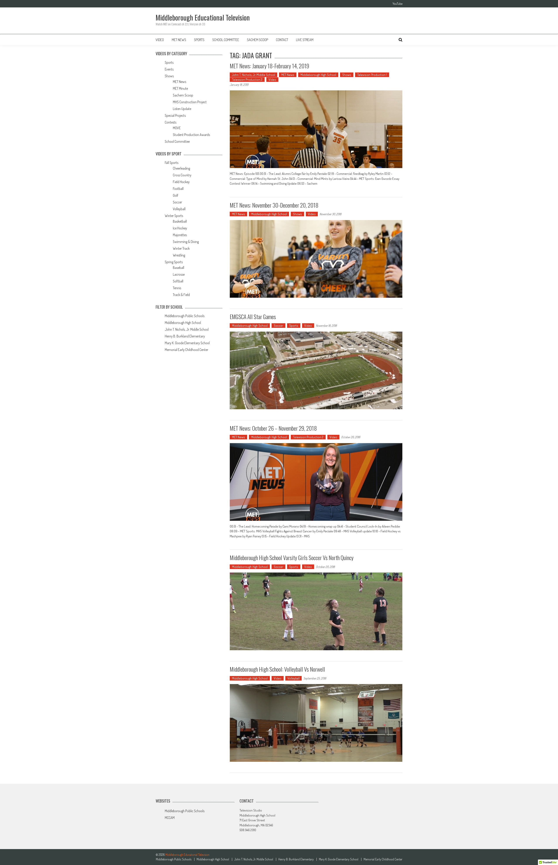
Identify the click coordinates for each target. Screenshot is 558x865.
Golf (175, 195)
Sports (199, 40)
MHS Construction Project (190, 102)
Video (160, 40)
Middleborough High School (318, 75)
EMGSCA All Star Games (253, 316)
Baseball (178, 267)
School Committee (225, 40)
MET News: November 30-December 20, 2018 (274, 205)
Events (169, 69)
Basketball (180, 221)
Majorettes (180, 235)
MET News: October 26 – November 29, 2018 (273, 428)
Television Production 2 (247, 79)
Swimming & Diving (186, 241)
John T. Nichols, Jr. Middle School (253, 75)
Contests (170, 122)
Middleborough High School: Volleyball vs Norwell (277, 669)
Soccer (278, 325)
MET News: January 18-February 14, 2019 (269, 66)
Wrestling (179, 255)
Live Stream (304, 40)
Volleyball (293, 678)
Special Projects (175, 115)
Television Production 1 (372, 75)
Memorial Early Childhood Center (186, 349)
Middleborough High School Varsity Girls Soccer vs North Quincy (292, 557)
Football (178, 188)
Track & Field (181, 294)
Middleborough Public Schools (184, 316)
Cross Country (182, 175)
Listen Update (182, 109)
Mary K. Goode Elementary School (187, 343)
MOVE (177, 128)
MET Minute (180, 88)
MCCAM (170, 817)
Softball (178, 281)
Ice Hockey (180, 228)
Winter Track (181, 248)
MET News (179, 40)
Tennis (177, 288)
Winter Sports (174, 215)
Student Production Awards (191, 134)
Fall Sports (171, 162)
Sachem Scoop (257, 40)
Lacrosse (179, 274)
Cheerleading (181, 168)
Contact (282, 40)
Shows (346, 75)
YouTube (397, 3)
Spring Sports (174, 262)
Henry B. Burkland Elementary (185, 336)
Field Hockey (181, 182)
